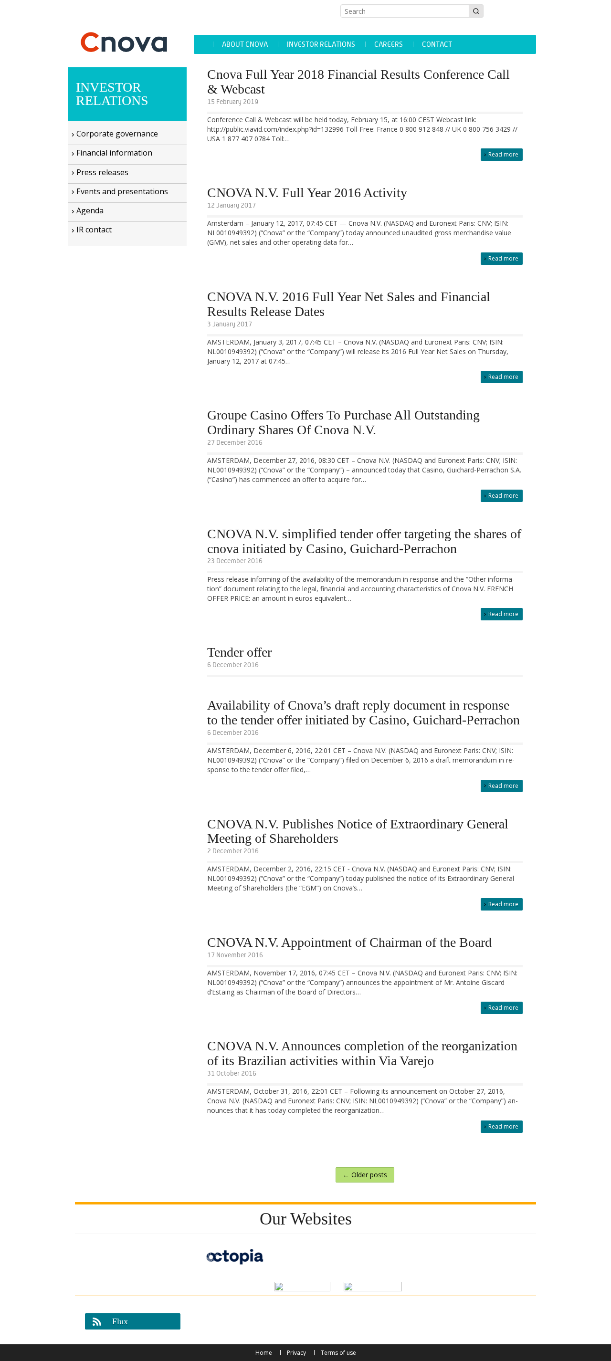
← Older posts (365, 1174)
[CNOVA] (127, 31)
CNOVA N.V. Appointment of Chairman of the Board (349, 942)
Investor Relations (321, 44)
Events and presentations (122, 191)
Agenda (90, 210)
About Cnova (245, 44)
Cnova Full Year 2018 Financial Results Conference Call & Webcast (358, 81)
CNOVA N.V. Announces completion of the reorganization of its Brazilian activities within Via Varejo (362, 1053)
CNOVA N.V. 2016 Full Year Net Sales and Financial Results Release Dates (348, 304)
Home (263, 1353)
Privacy (296, 1353)
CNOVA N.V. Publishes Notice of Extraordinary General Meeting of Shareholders (357, 831)
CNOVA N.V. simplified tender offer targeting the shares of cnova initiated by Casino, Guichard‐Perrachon (364, 541)
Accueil (203, 44)
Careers (388, 44)
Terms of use (338, 1353)
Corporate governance (117, 133)
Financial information (114, 152)
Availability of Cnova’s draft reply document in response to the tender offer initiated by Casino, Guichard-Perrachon (363, 712)
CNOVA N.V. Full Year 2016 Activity (307, 193)
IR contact (94, 229)
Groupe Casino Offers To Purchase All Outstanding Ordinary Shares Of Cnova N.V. (343, 422)
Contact (437, 44)
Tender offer (239, 652)
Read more (503, 154)
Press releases (102, 172)
